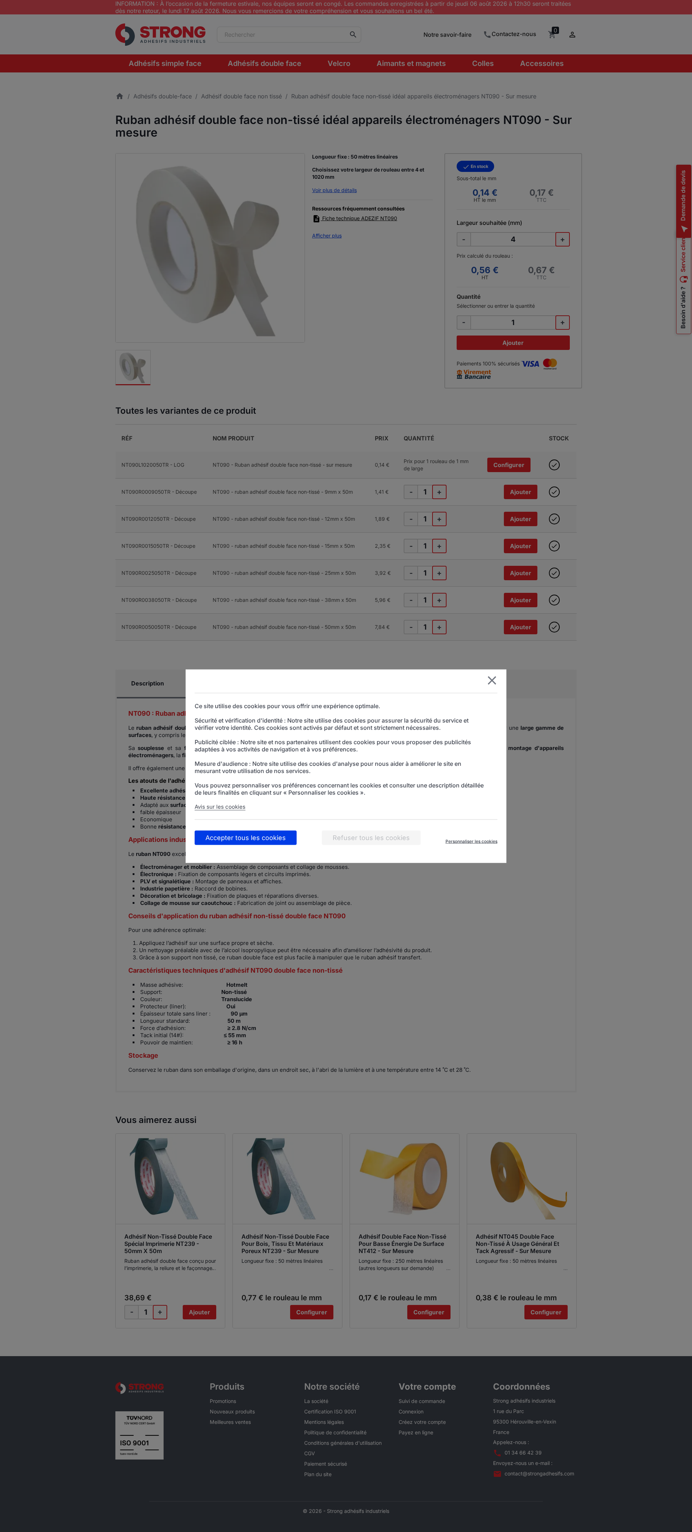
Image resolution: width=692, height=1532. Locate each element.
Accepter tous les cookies (245, 837)
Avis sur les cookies (220, 806)
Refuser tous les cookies (371, 837)
